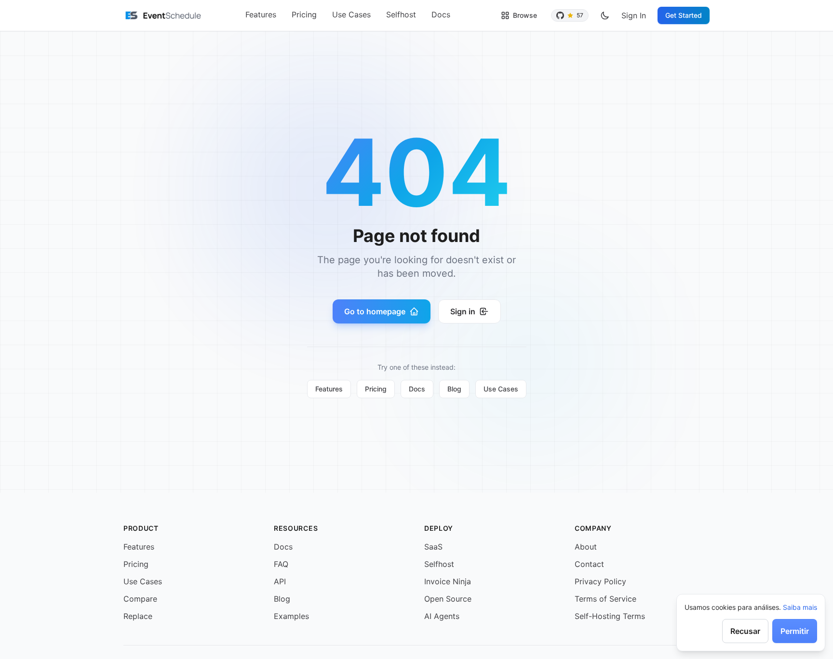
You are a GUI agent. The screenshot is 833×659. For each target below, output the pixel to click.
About (586, 546)
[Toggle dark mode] (605, 15)
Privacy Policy (600, 581)
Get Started (683, 15)
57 (580, 15)
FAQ (281, 564)
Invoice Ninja (447, 581)
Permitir (794, 631)
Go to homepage (374, 311)
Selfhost (401, 14)
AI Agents (441, 616)
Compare (140, 599)
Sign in (462, 311)
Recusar (745, 631)
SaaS (433, 546)
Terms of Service (605, 599)
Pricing (304, 14)
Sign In (633, 15)
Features (260, 14)
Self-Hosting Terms (610, 616)
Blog (454, 389)
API (280, 581)
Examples (291, 616)
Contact (589, 564)
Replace (137, 616)
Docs (440, 14)
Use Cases (351, 14)
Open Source (447, 599)
